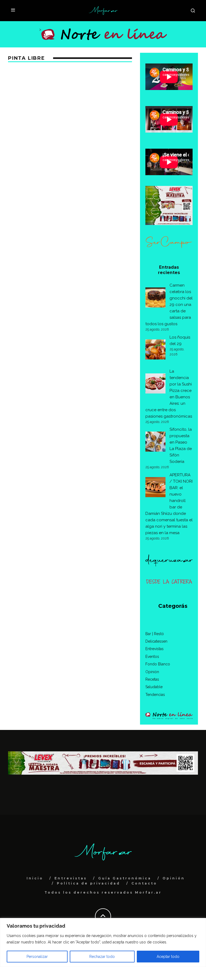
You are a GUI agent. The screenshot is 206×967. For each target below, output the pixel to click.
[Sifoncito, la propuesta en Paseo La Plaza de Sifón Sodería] (155, 442)
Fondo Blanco (157, 664)
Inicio (35, 878)
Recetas (152, 679)
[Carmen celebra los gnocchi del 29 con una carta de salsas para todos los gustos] (155, 298)
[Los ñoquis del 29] (155, 350)
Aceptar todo (168, 956)
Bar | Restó (154, 634)
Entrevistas (154, 649)
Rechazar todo (102, 956)
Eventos (152, 656)
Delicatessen (156, 641)
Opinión (152, 672)
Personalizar (37, 956)
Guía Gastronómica (124, 878)
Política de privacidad (88, 883)
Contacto (144, 883)
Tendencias (155, 694)
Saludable (154, 687)
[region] (103, 942)
